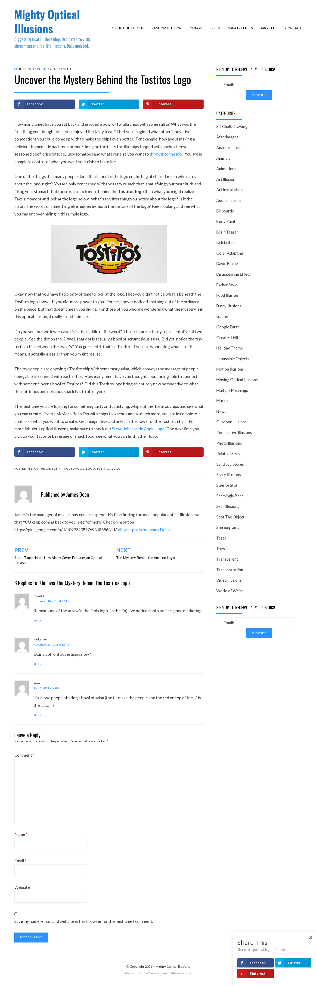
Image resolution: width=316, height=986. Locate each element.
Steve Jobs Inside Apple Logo (138, 428)
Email (20, 860)
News (221, 411)
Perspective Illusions (234, 432)
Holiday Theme (229, 348)
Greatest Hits (240, 28)
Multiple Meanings (232, 390)
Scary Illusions (228, 474)
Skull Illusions (227, 506)
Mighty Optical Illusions (47, 21)
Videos (195, 28)
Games (222, 316)
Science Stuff (227, 485)
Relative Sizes (228, 453)
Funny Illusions (228, 305)
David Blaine (227, 263)
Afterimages (227, 136)
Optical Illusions (128, 28)
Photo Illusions (229, 443)
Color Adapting (229, 253)
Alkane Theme (134, 973)
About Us (269, 28)
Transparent (227, 559)
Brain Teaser (227, 232)
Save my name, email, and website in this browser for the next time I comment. (83, 921)
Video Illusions (229, 580)
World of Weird (230, 590)
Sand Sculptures (230, 464)
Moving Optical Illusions (237, 379)
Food (79, 468)
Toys (220, 548)
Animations (226, 168)
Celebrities (225, 242)
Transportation (229, 569)
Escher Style (226, 284)
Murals (222, 400)
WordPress (184, 973)
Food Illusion (227, 295)
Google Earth (227, 327)
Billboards (225, 211)
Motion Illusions (230, 369)
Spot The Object (44, 468)
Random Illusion (167, 28)
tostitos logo (109, 468)
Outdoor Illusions (231, 421)
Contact (293, 28)
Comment (24, 755)
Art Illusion (225, 179)
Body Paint (225, 221)
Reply (37, 620)
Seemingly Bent (229, 495)
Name (21, 834)
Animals (223, 158)
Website (22, 887)
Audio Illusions (229, 200)
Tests (215, 28)
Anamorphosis (229, 147)
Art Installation (229, 189)
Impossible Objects (232, 358)
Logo (90, 468)
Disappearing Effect (233, 274)
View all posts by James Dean (144, 529)
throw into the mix (165, 153)
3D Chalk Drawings (232, 126)
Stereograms (227, 527)
